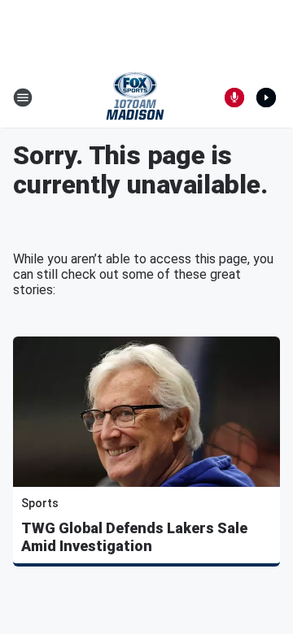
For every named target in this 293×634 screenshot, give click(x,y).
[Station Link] (135, 98)
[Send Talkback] (234, 97)
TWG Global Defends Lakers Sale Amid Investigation (134, 536)
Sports (40, 503)
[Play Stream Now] (266, 97)
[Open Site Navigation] (23, 97)
